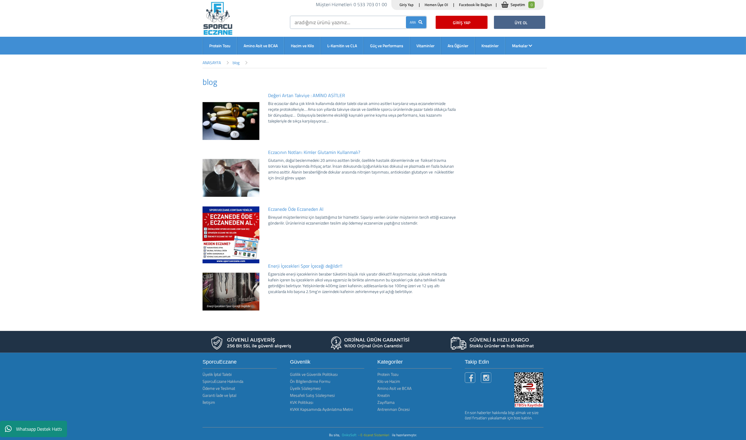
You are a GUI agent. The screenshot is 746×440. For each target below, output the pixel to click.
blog (236, 62)
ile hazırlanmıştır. (404, 435)
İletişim (209, 402)
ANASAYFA (212, 62)
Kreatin (383, 395)
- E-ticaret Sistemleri (374, 435)
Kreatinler (490, 46)
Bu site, (335, 435)
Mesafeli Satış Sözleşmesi (312, 395)
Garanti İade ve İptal (219, 395)
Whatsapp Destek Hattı (39, 428)
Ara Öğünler (458, 46)
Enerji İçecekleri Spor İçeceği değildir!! (305, 265)
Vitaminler (425, 46)
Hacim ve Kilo (302, 46)
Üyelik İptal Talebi (217, 374)
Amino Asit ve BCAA (261, 46)
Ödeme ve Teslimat (219, 388)
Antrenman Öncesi (393, 409)
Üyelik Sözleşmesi (305, 388)
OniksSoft (349, 435)
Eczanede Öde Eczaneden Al (295, 209)
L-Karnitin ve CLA (342, 46)
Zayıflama (386, 402)
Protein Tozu (220, 46)
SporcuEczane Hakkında (223, 381)
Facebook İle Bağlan (475, 5)
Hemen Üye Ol (436, 5)
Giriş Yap (407, 5)
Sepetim (522, 4)
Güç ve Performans (386, 46)
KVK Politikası (301, 402)
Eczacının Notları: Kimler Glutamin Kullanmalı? (314, 152)
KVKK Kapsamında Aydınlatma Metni (321, 409)
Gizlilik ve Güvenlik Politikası (314, 374)
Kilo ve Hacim (388, 381)
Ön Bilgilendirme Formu (310, 381)
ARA (414, 22)
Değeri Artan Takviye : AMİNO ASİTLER (306, 95)
